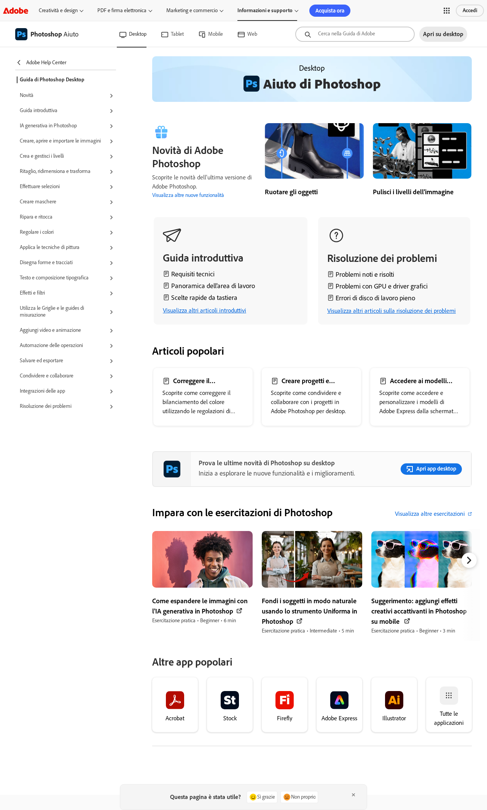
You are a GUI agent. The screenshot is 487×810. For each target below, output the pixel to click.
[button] (447, 11)
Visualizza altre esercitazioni (430, 513)
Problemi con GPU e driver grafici (382, 286)
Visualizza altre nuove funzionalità (188, 195)
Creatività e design (58, 10)
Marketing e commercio (192, 10)
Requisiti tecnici (193, 274)
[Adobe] (15, 10)
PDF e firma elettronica (121, 10)
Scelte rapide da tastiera (204, 297)
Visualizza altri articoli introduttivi (204, 310)
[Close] (353, 795)
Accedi (470, 10)
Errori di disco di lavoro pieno (375, 298)
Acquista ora (329, 10)
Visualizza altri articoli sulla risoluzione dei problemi (391, 310)
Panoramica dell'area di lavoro (213, 286)
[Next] (469, 560)
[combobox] (355, 34)
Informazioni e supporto (265, 10)
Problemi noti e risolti (365, 274)
